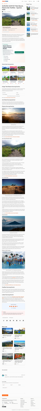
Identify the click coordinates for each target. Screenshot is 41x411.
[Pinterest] (20, 321)
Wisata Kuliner (22, 403)
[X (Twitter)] (16, 321)
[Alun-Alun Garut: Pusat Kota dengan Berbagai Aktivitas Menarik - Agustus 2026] (19, 356)
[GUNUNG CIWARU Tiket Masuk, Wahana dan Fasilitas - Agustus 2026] (7, 344)
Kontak (32, 401)
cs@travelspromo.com (15, 403)
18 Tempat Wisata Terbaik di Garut (10, 97)
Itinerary (25, 1)
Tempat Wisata (22, 401)
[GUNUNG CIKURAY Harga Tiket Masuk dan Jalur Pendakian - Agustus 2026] (19, 344)
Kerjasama (32, 402)
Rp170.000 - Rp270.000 (34, 20)
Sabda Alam (14, 277)
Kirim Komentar (5, 395)
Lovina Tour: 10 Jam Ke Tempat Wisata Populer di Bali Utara (34, 14)
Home (22, 1)
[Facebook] (13, 321)
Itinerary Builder (22, 400)
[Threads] (10, 321)
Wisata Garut (11, 317)
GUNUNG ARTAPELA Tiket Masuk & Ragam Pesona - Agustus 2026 (18, 336)
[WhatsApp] (7, 321)
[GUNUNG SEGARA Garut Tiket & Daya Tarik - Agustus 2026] (7, 331)
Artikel (34, 1)
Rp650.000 (33, 9)
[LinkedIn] (23, 321)
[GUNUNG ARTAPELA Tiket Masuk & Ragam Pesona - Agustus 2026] (19, 331)
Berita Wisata (22, 404)
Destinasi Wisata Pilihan (23, 402)
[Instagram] (5, 406)
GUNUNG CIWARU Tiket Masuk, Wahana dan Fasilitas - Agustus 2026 (7, 348)
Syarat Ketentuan (33, 405)
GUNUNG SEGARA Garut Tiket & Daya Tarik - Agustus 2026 (7, 335)
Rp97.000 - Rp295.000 (34, 25)
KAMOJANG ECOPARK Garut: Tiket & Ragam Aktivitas (13, 284)
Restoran (21, 405)
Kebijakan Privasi (33, 403)
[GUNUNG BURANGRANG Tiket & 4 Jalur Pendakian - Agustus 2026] (7, 356)
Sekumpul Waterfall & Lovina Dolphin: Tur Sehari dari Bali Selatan (34, 8)
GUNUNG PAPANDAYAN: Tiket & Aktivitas (11, 175)
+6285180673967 (6, 403)
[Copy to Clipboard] (3, 321)
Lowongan (32, 404)
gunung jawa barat (5, 317)
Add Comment (5, 387)
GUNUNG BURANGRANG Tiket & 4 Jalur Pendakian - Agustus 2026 (7, 361)
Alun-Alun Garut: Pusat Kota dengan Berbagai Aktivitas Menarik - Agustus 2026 (19, 361)
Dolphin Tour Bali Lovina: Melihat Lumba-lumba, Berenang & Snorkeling (34, 24)
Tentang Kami (32, 400)
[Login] (38, 1)
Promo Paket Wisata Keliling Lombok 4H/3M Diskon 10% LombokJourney (34, 34)
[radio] (10, 306)
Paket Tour (30, 1)
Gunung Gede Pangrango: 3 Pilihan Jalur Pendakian (12, 136)
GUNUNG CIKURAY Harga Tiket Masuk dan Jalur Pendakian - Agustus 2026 (19, 348)
